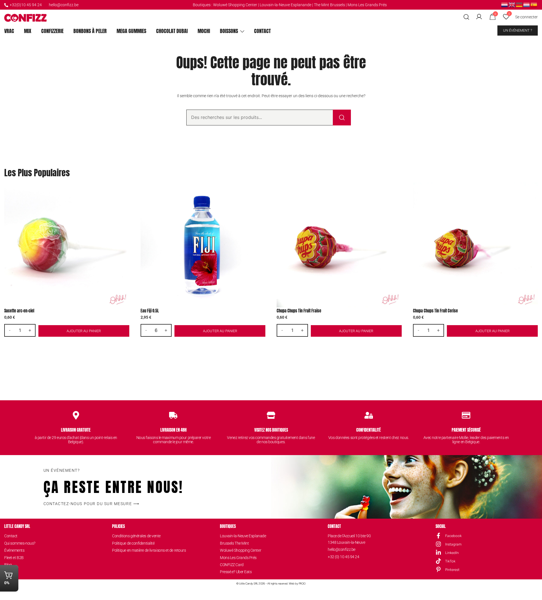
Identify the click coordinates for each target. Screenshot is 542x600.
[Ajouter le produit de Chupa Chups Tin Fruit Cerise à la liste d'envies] (533, 192)
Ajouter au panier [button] (84, 331)
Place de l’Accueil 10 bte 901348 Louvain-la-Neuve (349, 539)
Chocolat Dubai (172, 31)
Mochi (204, 31)
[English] (512, 4)
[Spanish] (534, 4)
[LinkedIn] (438, 552)
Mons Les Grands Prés (367, 5)
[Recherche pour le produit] (342, 117)
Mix (27, 31)
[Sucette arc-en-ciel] (66, 245)
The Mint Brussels (329, 5)
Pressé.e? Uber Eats (236, 571)
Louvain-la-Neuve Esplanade (243, 536)
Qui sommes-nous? (19, 543)
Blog (8, 564)
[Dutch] (504, 4)
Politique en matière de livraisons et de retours (149, 550)
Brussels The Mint (234, 543)
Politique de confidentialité (133, 543)
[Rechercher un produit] (466, 17)
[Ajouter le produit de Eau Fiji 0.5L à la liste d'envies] (260, 192)
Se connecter (526, 17)
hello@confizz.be (63, 5)
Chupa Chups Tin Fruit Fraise (299, 311)
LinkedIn (452, 553)
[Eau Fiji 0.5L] (203, 245)
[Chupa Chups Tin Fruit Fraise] (339, 245)
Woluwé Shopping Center (235, 5)
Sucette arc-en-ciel (19, 311)
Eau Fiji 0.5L (150, 311)
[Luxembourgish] (526, 4)
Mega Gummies (131, 31)
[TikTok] (438, 561)
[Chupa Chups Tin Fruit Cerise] (475, 245)
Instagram (453, 544)
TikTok (450, 561)
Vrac (9, 31)
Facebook (453, 536)
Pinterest (452, 570)
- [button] (9, 330)
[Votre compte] (479, 17)
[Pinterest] (438, 569)
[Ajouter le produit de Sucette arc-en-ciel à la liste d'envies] (124, 192)
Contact (262, 31)
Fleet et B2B (14, 557)
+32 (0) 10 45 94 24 (343, 557)
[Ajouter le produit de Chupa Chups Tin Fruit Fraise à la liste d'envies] (397, 192)
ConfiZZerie (52, 31)
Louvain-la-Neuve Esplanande (285, 5)
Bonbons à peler (90, 31)
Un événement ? (517, 30)
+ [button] (30, 330)
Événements (14, 550)
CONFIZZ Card (232, 564)
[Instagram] (438, 544)
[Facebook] (438, 535)
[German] (519, 4)
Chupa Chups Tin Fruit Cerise (435, 311)
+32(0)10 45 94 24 (26, 5)
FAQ (7, 571)
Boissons (229, 31)
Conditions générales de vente (136, 536)
